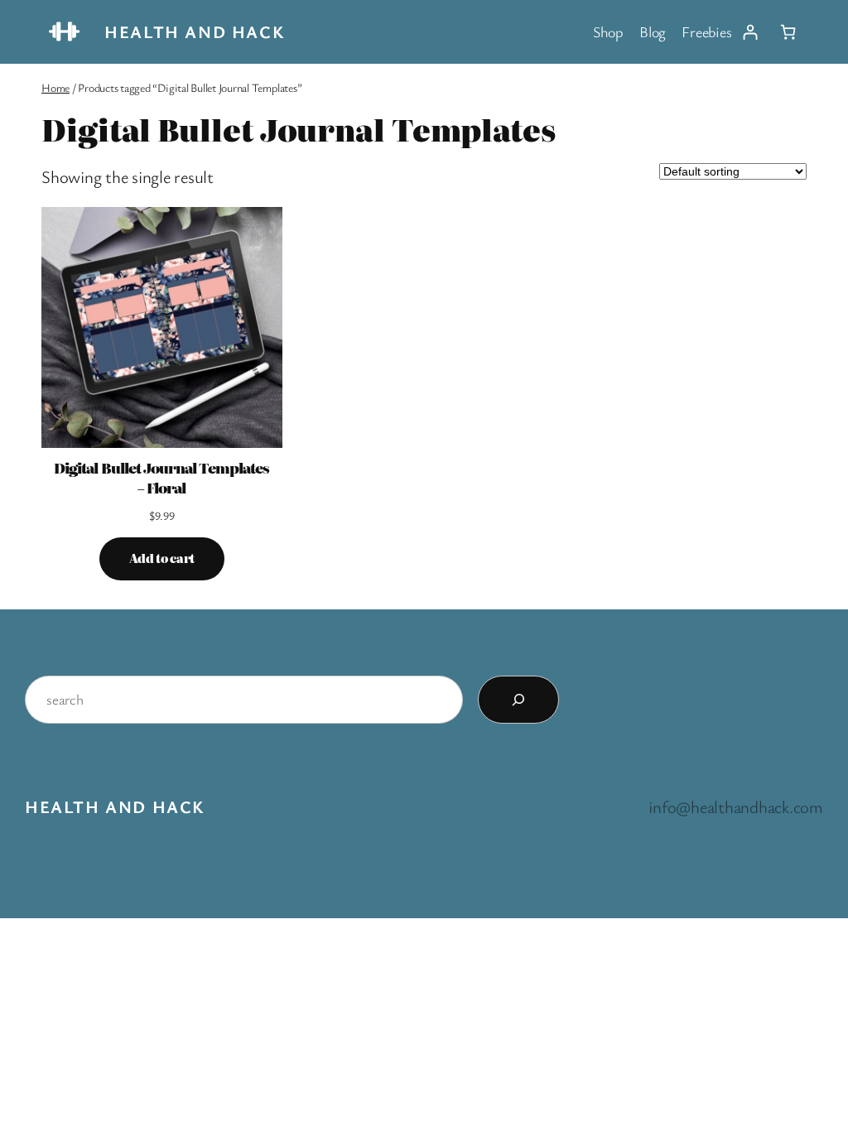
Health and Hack (194, 31)
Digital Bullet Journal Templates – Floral (161, 478)
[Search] (518, 700)
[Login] (749, 32)
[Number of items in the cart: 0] (788, 32)
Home (55, 87)
